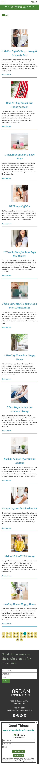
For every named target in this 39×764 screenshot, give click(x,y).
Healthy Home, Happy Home (19, 604)
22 (21, 640)
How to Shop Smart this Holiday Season (19, 105)
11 (3, 637)
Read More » (6, 75)
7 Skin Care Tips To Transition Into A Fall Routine (19, 306)
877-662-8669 (19, 708)
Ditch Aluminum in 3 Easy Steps (19, 157)
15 (18, 637)
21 (18, 640)
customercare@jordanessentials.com (19, 710)
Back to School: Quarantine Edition (19, 461)
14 (14, 637)
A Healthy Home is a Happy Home (19, 357)
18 (28, 637)
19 (32, 637)
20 (35, 637)
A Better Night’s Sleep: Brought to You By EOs (19, 53)
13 (10, 637)
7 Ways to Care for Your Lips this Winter (19, 254)
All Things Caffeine (19, 206)
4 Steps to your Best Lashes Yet (19, 508)
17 (25, 637)
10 (35, 633)
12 (7, 637)
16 (21, 637)
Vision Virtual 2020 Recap (19, 556)
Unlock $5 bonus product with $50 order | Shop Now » (19, 7)
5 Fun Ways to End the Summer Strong (19, 409)
